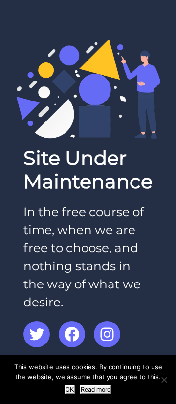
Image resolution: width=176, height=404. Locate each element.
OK (70, 389)
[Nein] (164, 379)
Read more (95, 389)
